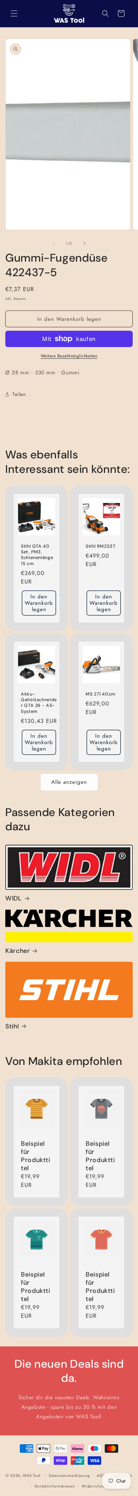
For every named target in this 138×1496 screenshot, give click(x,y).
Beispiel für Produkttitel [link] (35, 1156)
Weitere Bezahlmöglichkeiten (69, 356)
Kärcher (17, 951)
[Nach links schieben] (53, 243)
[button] (14, 13)
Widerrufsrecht (96, 1486)
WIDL (13, 898)
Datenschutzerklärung (69, 1475)
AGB (101, 1475)
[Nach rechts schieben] (84, 243)
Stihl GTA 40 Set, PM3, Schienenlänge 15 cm (37, 554)
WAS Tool (32, 1475)
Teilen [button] (19, 394)
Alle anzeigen (69, 782)
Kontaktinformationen (55, 1486)
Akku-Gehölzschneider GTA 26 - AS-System (39, 702)
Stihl (12, 1026)
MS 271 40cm (100, 694)
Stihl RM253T (101, 546)
